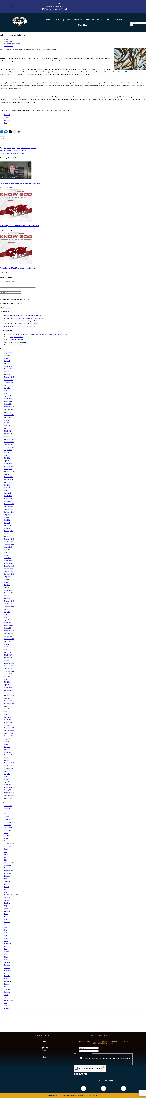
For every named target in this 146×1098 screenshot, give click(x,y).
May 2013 (7, 779)
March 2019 (8, 590)
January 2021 (8, 533)
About (56, 20)
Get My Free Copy (80, 1074)
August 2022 (8, 482)
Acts (5, 852)
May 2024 (7, 425)
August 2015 (8, 706)
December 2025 (9, 374)
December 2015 (9, 695)
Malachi (6, 951)
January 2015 (8, 725)
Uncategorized (8, 1000)
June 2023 (7, 455)
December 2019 (9, 566)
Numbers (7, 965)
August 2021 (8, 515)
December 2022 (9, 471)
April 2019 (7, 587)
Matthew (7, 957)
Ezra (5, 889)
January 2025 (8, 404)
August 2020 (8, 547)
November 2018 (9, 601)
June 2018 (7, 614)
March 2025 (8, 398)
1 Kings (6, 814)
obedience (16, 43)
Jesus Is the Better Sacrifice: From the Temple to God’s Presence (23, 321)
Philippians (7, 970)
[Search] (131, 25)
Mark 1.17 (3, 49)
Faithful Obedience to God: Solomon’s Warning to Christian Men (24, 318)
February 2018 (8, 625)
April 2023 (7, 461)
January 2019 (8, 596)
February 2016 (8, 690)
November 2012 (9, 795)
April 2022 (7, 493)
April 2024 (7, 428)
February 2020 (8, 563)
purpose (33, 148)
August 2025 (8, 385)
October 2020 (8, 542)
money (6, 960)
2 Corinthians (8, 830)
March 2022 (8, 496)
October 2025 (8, 380)
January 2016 (8, 693)
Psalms (6, 978)
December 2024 (9, 407)
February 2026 (8, 369)
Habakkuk (7, 903)
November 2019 (9, 569)
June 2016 (7, 679)
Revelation (7, 981)
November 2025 (9, 377)
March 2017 (8, 655)
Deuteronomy (8, 870)
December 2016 (9, 663)
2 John (6, 833)
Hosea (6, 914)
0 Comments (8, 46)
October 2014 (8, 733)
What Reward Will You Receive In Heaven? (18, 268)
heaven (6, 908)
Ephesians (7, 876)
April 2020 (7, 558)
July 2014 (7, 741)
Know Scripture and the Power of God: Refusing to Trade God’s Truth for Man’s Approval (39, 334)
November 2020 (9, 539)
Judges (6, 941)
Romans (6, 984)
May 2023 (7, 458)
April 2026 (7, 363)
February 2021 (8, 531)
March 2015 (8, 720)
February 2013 (8, 787)
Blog (5, 860)
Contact (118, 20)
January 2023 (8, 469)
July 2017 (7, 644)
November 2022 (9, 474)
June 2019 (7, 582)
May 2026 (7, 361)
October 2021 (8, 509)
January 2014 (8, 757)
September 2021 (9, 512)
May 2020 (7, 555)
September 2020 (9, 544)
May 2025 (7, 393)
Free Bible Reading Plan (11, 895)
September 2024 (9, 415)
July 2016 (7, 676)
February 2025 (8, 401)
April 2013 (7, 782)
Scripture (7, 989)
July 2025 (7, 388)
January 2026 (8, 371)
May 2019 (7, 585)
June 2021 (7, 520)
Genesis (6, 900)
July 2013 (7, 774)
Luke (5, 949)
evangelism (8, 43)
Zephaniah (7, 1008)
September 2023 (9, 447)
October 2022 (8, 477)
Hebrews (7, 911)
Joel (5, 927)
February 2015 (8, 722)
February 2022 (8, 498)
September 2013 (9, 768)
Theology (7, 995)
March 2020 (8, 560)
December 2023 (9, 439)
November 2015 (9, 698)
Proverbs (7, 976)
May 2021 (7, 523)
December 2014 (9, 728)
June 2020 (7, 552)
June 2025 (7, 390)
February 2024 (8, 434)
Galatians (7, 897)
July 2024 (7, 420)
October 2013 (8, 765)
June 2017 (7, 647)
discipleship (7, 148)
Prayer (6, 973)
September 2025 (9, 382)
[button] (108, 19)
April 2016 (7, 685)
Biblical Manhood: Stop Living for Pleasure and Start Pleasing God (24, 315)
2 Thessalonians (9, 843)
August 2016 (8, 674)
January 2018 (8, 628)
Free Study (83, 25)
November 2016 (9, 666)
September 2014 (9, 736)
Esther (6, 879)
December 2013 (9, 760)
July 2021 (7, 517)
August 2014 (8, 739)
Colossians (7, 865)
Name (76, 1048)
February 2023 (8, 466)
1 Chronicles (8, 806)
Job (5, 924)
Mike (6, 39)
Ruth (5, 987)
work (5, 1003)
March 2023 (8, 463)
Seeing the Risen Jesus (16, 337)
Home (47, 20)
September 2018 (9, 606)
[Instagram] (127, 6)
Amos (6, 854)
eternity (14, 148)
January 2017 (8, 660)
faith (5, 892)
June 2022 (7, 488)
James (6, 919)
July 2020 (7, 550)
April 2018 (7, 620)
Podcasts (90, 20)
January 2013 (8, 790)
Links (108, 20)
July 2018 (7, 612)
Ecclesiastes (7, 873)
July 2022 (7, 485)
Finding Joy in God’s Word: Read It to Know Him (19, 326)
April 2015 (7, 717)
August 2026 (8, 353)
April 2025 (7, 396)
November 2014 (9, 730)
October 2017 (8, 636)
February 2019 (8, 593)
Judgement (7, 938)
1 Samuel (7, 819)
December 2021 (9, 504)
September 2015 (9, 703)
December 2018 (9, 598)
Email (76, 1051)
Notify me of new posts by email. (13, 303)
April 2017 (7, 652)
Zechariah (7, 1005)
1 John (6, 811)
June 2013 (7, 776)
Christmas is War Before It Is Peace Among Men (20, 183)
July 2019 (7, 579)
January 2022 (8, 501)
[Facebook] (132, 6)
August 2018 (8, 609)
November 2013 (9, 763)
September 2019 (9, 574)
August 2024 (8, 417)
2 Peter (6, 838)
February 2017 (8, 658)
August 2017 (8, 641)
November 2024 (9, 409)
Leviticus (7, 946)
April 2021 (7, 525)
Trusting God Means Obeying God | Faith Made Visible (21, 323)
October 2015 (8, 701)
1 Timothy (7, 825)
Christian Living (9, 862)
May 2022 (7, 490)
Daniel (6, 868)
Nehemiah (7, 962)
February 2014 (8, 755)
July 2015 (7, 709)
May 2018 (7, 617)
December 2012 (9, 792)
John (5, 930)
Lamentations (8, 943)
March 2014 (8, 752)
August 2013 (8, 771)
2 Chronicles (8, 827)
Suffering (7, 992)
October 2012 (8, 798)
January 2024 (8, 436)
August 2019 (8, 577)
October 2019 (8, 571)
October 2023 (8, 444)
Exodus (6, 884)
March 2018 (8, 622)
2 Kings (6, 835)
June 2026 (7, 358)
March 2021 (8, 528)
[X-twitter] (123, 1088)
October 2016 (8, 668)
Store (99, 20)
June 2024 (7, 423)
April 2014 (7, 749)
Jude (5, 935)
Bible (5, 857)
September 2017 (9, 639)
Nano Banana (8, 342)
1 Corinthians (8, 808)
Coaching (78, 20)
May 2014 (7, 747)
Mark (5, 954)
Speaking (66, 20)
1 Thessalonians (9, 822)
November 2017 (9, 633)
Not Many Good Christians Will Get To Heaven (19, 226)
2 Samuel (7, 841)
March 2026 (8, 366)
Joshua (6, 933)
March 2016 (8, 687)
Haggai (6, 906)
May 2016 (7, 682)
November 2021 (9, 506)
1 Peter (6, 816)
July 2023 (7, 452)
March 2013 (8, 784)
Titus (5, 997)
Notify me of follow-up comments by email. (16, 299)
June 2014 (7, 744)
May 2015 (7, 714)
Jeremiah (7, 922)
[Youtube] (103, 1088)
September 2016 (9, 671)
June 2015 (7, 712)
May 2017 (7, 649)
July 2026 (7, 355)
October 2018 (8, 604)
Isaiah (6, 916)
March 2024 (8, 431)
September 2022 (9, 479)
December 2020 (9, 536)
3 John (6, 849)
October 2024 (8, 412)
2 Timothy (7, 846)
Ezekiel (6, 887)
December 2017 (9, 631)
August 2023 (8, 450)
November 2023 (9, 442)
